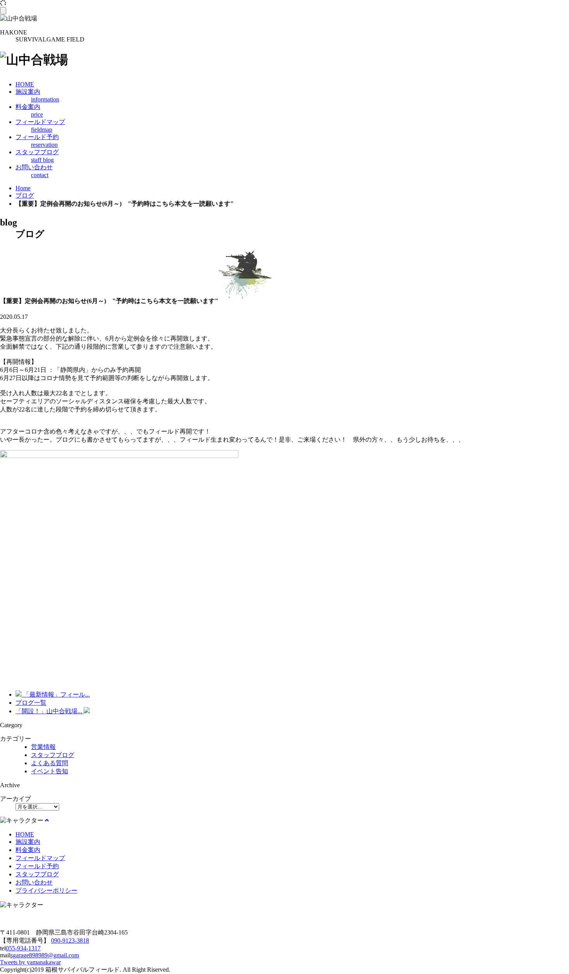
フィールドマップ (40, 858)
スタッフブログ (52, 755)
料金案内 (27, 850)
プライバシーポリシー (46, 890)
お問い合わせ (34, 882)
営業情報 (43, 746)
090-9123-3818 (70, 940)
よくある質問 (49, 763)
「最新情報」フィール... (56, 694)
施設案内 (27, 841)
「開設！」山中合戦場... (49, 711)
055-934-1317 (23, 948)
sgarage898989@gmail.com (44, 955)
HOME (24, 834)
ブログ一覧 (30, 702)
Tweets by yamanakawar (30, 962)
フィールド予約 (37, 866)
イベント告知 (49, 771)
